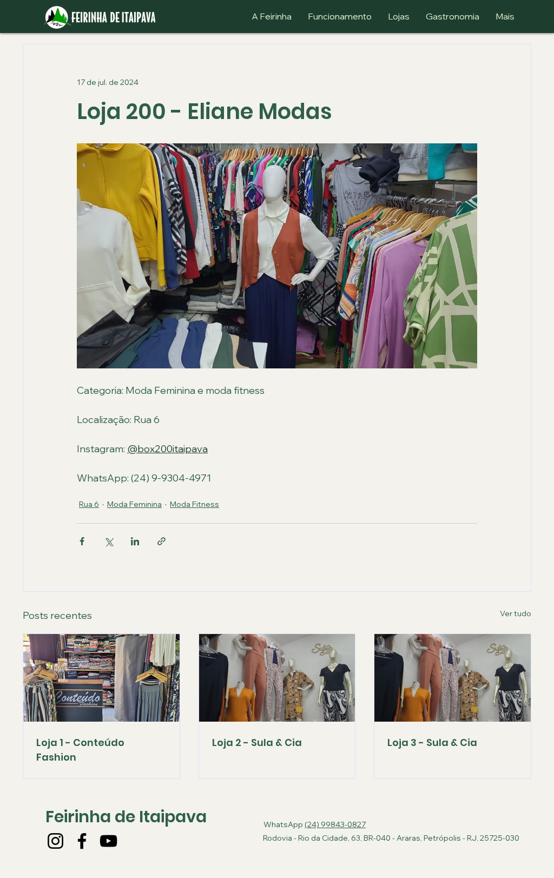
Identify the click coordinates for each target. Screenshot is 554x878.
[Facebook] (82, 840)
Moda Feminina (134, 504)
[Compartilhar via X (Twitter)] (108, 541)
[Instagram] (55, 840)
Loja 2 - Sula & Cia (257, 742)
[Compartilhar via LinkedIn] (135, 541)
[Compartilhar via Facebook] (82, 541)
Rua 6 (89, 504)
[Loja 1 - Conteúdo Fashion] (101, 678)
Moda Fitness (194, 504)
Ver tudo (515, 613)
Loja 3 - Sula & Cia (432, 742)
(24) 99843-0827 (335, 824)
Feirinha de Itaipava (126, 816)
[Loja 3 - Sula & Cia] (452, 678)
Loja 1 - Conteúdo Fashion (80, 750)
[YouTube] (108, 840)
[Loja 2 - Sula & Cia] (277, 678)
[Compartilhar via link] (161, 541)
